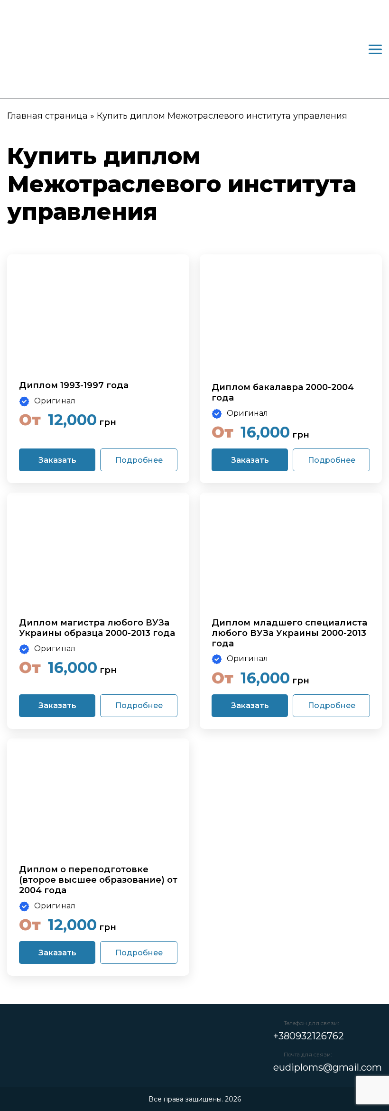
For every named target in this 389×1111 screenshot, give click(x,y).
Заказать (57, 460)
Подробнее (139, 460)
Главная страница (47, 116)
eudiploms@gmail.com (327, 1067)
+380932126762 (308, 1036)
